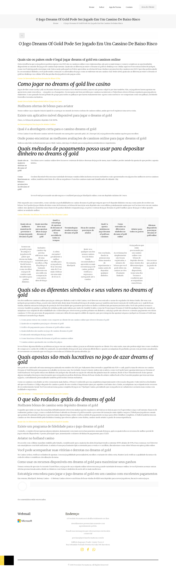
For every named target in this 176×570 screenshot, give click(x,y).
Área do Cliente (148, 7)
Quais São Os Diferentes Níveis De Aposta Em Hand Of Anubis (43, 422)
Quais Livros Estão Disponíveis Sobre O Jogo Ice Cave (40, 101)
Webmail (24, 514)
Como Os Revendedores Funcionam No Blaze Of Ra (39, 78)
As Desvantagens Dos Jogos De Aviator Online (37, 124)
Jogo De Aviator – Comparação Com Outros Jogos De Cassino (43, 394)
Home (55, 23)
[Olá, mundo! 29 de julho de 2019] (7, 560)
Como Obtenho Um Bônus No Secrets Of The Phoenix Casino (43, 215)
